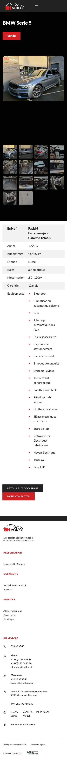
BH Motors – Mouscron (23, 724)
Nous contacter (18, 496)
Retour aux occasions (22, 488)
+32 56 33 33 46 (19, 679)
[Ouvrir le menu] (36, 6)
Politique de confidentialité (14, 744)
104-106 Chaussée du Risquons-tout (29, 691)
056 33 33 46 (17, 646)
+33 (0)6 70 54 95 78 (21, 663)
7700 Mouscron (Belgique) (24, 695)
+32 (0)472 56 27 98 (21, 659)
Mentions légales (38, 744)
